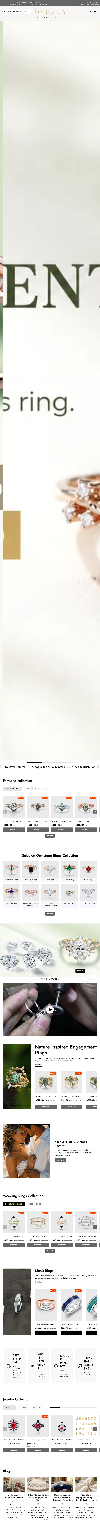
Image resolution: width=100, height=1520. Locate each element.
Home (39, 18)
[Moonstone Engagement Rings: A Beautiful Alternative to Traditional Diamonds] (86, 1484)
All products (59, 18)
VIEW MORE (60, 1160)
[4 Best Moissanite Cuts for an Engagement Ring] (38, 1484)
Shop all (20, 951)
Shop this (38, 1282)
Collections (48, 18)
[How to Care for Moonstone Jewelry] (14, 1484)
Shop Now (13, 750)
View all (50, 836)
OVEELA (14, 1501)
